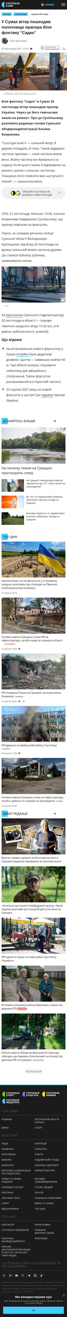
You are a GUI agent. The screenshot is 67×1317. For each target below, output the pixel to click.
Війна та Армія (44, 1203)
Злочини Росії (11, 1197)
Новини (7, 1119)
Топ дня (40, 1208)
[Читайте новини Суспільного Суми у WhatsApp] (35, 1275)
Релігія (39, 1192)
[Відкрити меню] (64, 4)
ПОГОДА (6, 14)
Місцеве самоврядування (46, 1180)
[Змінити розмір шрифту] (63, 48)
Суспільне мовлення (15, 1229)
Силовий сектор (12, 1187)
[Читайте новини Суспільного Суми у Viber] (22, 1275)
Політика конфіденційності (13, 1240)
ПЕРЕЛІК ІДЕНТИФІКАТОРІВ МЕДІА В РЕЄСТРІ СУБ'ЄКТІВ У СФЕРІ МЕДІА (16, 1251)
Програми (41, 1238)
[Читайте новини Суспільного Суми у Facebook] (4, 1275)
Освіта (39, 1154)
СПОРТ (39, 1127)
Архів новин (42, 1224)
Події (5, 1143)
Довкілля (8, 1165)
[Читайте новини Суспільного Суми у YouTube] (16, 1275)
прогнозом (14, 315)
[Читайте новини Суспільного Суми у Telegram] (28, 1275)
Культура (41, 1148)
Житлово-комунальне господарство (16, 1172)
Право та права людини (11, 1180)
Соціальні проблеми (48, 1197)
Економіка (9, 1154)
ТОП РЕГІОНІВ (20, 14)
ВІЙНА (5, 1127)
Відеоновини (10, 1208)
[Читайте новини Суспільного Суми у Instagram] (10, 1275)
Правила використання (44, 1231)
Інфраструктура (45, 1170)
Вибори (6, 1159)
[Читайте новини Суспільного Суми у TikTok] (41, 1275)
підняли (47, 395)
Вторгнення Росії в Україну (47, 1121)
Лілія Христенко (17, 40)
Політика (8, 1192)
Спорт (5, 1203)
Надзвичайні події (39, 14)
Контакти (8, 1224)
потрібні (22, 354)
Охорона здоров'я (46, 1165)
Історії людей (44, 1187)
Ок (33, 1310)
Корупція (41, 1143)
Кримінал (8, 1148)
